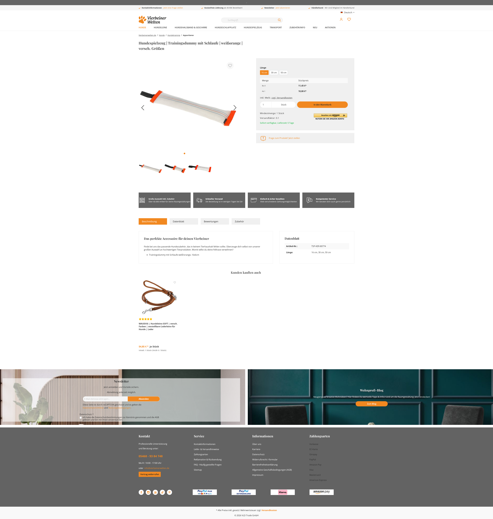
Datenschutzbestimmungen (108, 417)
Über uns (256, 444)
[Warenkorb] (355, 17)
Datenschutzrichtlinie (93, 407)
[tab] (153, 221)
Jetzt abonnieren (283, 8)
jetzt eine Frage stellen (173, 8)
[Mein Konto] (341, 20)
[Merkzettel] (349, 20)
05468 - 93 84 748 (151, 456)
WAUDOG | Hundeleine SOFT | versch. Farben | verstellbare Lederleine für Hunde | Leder (158, 326)
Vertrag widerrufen (149, 474)
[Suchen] (279, 20)
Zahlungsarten (201, 454)
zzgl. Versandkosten (282, 97)
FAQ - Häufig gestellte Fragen (208, 464)
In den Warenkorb (322, 104)
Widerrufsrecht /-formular (265, 459)
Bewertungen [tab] (211, 221)
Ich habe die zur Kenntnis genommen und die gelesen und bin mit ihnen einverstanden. (121, 418)
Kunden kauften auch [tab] (246, 272)
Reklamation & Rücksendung (208, 459)
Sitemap (198, 469)
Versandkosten (269, 510)
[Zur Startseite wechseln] (152, 20)
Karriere (256, 449)
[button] (330, 116)
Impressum (257, 475)
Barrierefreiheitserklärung (265, 464)
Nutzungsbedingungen (119, 407)
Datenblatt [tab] (178, 221)
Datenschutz (258, 454)
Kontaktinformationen (204, 444)
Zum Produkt (158, 356)
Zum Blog (371, 403)
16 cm (264, 72)
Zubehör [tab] (239, 221)
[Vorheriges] (142, 108)
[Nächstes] (234, 108)
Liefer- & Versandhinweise (206, 449)
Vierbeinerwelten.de (147, 35)
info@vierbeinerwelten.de (156, 468)
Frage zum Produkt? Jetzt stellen (284, 138)
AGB (157, 417)
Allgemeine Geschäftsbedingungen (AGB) (272, 469)
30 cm (274, 72)
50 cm (283, 72)
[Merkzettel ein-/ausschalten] (230, 65)
